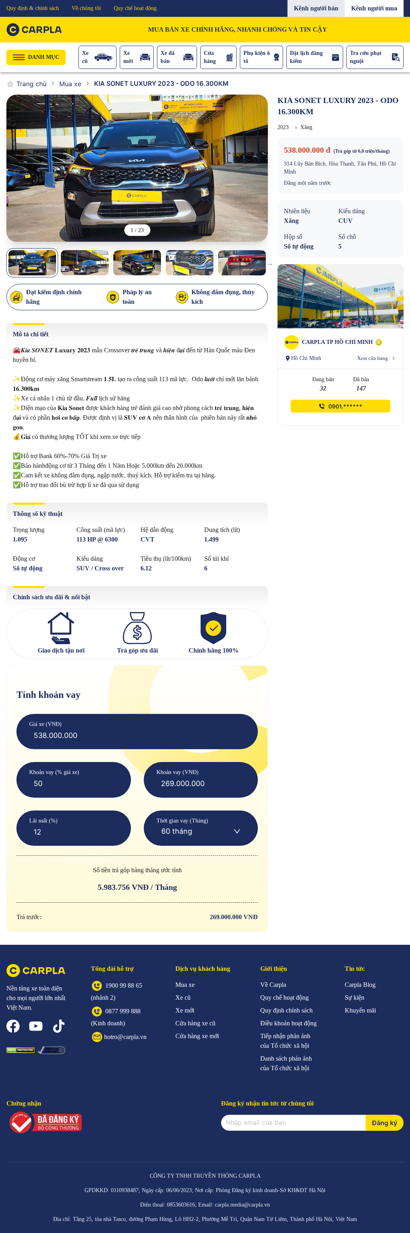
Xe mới (128, 57)
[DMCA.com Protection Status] (20, 1050)
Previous (6, 263)
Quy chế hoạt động (135, 8)
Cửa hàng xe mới (197, 1036)
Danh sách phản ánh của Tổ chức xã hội (286, 1063)
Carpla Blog (360, 984)
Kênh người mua (374, 8)
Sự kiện (354, 997)
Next (270, 263)
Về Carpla (273, 984)
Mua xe (70, 84)
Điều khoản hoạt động (288, 1023)
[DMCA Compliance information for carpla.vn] (52, 1050)
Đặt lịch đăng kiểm (306, 57)
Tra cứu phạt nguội (366, 57)
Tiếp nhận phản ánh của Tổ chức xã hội (285, 1041)
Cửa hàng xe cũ (195, 1023)
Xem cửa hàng (372, 358)
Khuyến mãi (360, 1010)
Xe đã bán (168, 57)
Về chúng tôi (86, 8)
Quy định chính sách (286, 1010)
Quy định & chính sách (32, 8)
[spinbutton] (137, 735)
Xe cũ (85, 57)
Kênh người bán (316, 8)
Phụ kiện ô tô (256, 57)
